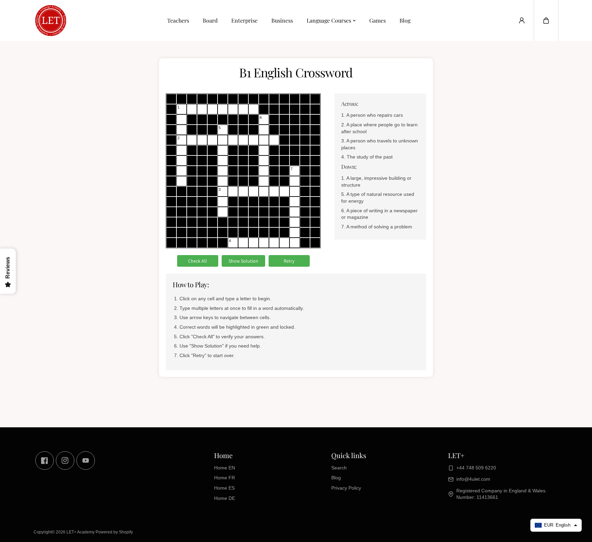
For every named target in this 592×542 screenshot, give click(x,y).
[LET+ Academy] (51, 20)
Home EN (224, 467)
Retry (289, 261)
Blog (404, 20)
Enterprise (244, 20)
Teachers (178, 20)
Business (282, 20)
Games (377, 20)
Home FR (224, 477)
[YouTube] (85, 460)
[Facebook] (44, 460)
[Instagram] (65, 460)
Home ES (224, 488)
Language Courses (329, 20)
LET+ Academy (80, 532)
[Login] (522, 20)
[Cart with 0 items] (546, 20)
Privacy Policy (346, 488)
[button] (546, 20)
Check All (197, 261)
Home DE (224, 498)
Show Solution (243, 261)
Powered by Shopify (114, 532)
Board (210, 20)
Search (339, 467)
